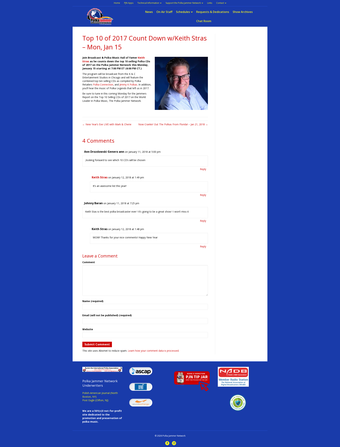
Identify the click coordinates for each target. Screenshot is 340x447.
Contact (220, 2)
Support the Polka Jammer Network (183, 2)
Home (117, 2)
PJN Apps (128, 2)
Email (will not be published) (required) (107, 315)
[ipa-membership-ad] (102, 369)
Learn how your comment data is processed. (153, 350)
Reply (203, 169)
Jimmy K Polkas (128, 84)
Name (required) (92, 301)
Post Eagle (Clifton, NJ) (95, 400)
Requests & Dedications (212, 12)
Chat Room (203, 21)
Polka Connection (103, 84)
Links (209, 2)
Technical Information (148, 2)
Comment (88, 262)
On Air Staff (164, 12)
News (149, 12)
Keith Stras (99, 177)
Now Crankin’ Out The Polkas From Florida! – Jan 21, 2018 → (173, 124)
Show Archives (243, 12)
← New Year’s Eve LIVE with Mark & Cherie (106, 124)
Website (87, 329)
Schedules (183, 12)
